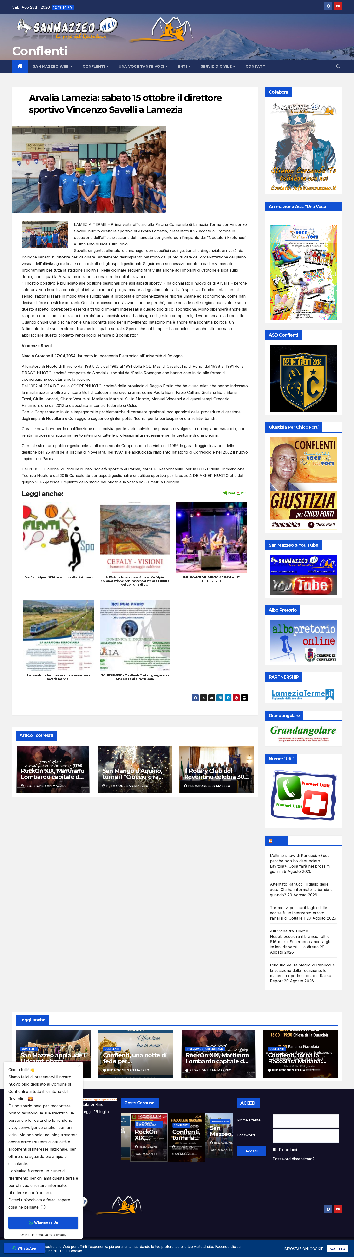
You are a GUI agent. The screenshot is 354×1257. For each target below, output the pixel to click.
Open (279, 840)
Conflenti (39, 51)
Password (246, 1135)
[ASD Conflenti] (303, 378)
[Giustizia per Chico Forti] (303, 483)
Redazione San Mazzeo (46, 786)
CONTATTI (256, 66)
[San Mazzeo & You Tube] (303, 575)
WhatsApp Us (46, 1223)
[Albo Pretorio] (303, 641)
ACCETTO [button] (337, 1248)
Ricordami (288, 1149)
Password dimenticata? (294, 1158)
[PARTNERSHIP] (303, 693)
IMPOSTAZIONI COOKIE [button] (303, 1249)
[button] (338, 66)
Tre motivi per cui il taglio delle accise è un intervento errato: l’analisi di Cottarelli (298, 913)
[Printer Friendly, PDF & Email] (234, 492)
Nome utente (249, 1120)
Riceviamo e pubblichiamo (205, 1048)
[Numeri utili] (303, 797)
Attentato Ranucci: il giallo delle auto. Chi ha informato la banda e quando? (301, 889)
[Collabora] (303, 147)
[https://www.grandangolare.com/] (303, 735)
